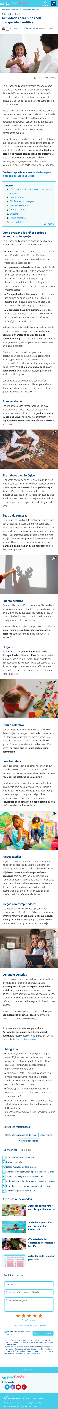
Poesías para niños (15, 1162)
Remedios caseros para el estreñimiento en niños (29, 1186)
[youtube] (18, 1387)
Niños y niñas (16, 9)
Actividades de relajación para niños (41, 1258)
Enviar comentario (43, 1333)
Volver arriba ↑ (29, 1370)
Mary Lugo (13, 28)
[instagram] (12, 1387)
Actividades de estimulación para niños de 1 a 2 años (30, 1172)
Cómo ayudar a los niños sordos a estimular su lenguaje (30, 191)
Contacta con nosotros (12, 1403)
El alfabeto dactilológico (22, 201)
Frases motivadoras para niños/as (21, 1167)
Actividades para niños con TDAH (21, 1191)
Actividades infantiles (31, 9)
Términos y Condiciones (33, 1403)
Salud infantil (46, 1135)
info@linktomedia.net (32, 1353)
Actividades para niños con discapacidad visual (27, 174)
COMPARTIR (45, 5)
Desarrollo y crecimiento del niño (20, 1135)
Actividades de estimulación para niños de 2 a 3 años (30, 1181)
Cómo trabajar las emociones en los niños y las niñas (41, 1243)
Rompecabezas (17, 197)
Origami (14, 214)
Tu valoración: (28, 1320)
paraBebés (6, 9)
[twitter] (7, 1387)
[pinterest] (24, 1387)
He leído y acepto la (17, 1333)
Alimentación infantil (28, 1141)
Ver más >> (49, 224)
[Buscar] (54, 3)
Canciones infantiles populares (20, 1157)
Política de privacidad (12, 1406)
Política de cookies (30, 1406)
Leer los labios (17, 222)
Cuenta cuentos (17, 210)
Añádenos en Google (45, 78)
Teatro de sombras (19, 206)
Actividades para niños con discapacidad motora (41, 1207)
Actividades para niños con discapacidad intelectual (40, 1226)
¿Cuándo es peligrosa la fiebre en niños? (24, 1176)
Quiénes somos (37, 1398)
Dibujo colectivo (18, 218)
